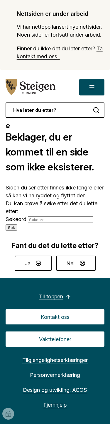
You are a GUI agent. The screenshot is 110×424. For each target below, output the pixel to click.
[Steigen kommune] (31, 87)
